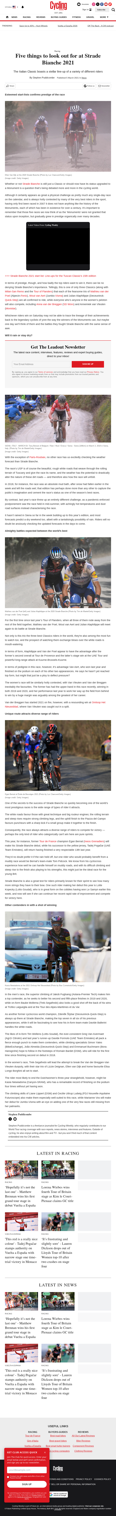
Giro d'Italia (32, 1441)
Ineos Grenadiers (94, 841)
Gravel (90, 17)
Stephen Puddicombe (44, 77)
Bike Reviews (83, 1441)
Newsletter (106, 86)
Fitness (76, 17)
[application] (58, 246)
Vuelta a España (32, 1446)
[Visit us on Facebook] (102, 4)
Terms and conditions (61, 1479)
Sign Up (27, 1484)
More (103, 17)
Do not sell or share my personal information (69, 1484)
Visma (58, 295)
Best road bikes (58, 1436)
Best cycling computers (58, 1451)
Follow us (90, 86)
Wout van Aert (37, 295)
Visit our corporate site (94, 1506)
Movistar (10, 308)
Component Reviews (83, 1446)
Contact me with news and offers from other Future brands (27, 1477)
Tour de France (47, 841)
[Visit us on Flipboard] (110, 4)
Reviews (40, 17)
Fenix (24, 295)
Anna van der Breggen (49, 304)
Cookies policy (102, 1479)
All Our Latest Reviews (83, 1436)
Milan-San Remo (14, 291)
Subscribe (101, 10)
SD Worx (68, 304)
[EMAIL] (15, 1119)
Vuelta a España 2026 (67, 26)
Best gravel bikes (58, 1441)
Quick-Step (11, 300)
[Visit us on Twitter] (97, 4)
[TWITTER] (10, 1119)
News (14, 17)
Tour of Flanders (43, 291)
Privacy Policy (37, 1495)
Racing (27, 17)
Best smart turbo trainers (58, 1446)
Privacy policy (84, 1479)
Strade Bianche (31, 183)
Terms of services (45, 372)
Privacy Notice (93, 372)
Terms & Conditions (24, 1497)
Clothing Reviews (83, 1451)
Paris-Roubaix (37, 457)
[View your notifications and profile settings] (22, 7)
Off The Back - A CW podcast (101, 26)
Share (12, 86)
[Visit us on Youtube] (106, 4)
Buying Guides (59, 17)
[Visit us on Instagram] (93, 4)
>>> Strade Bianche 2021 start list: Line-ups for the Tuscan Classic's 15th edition (50, 276)
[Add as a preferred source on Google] (58, 1494)
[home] (7, 17)
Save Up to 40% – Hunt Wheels (33, 26)
